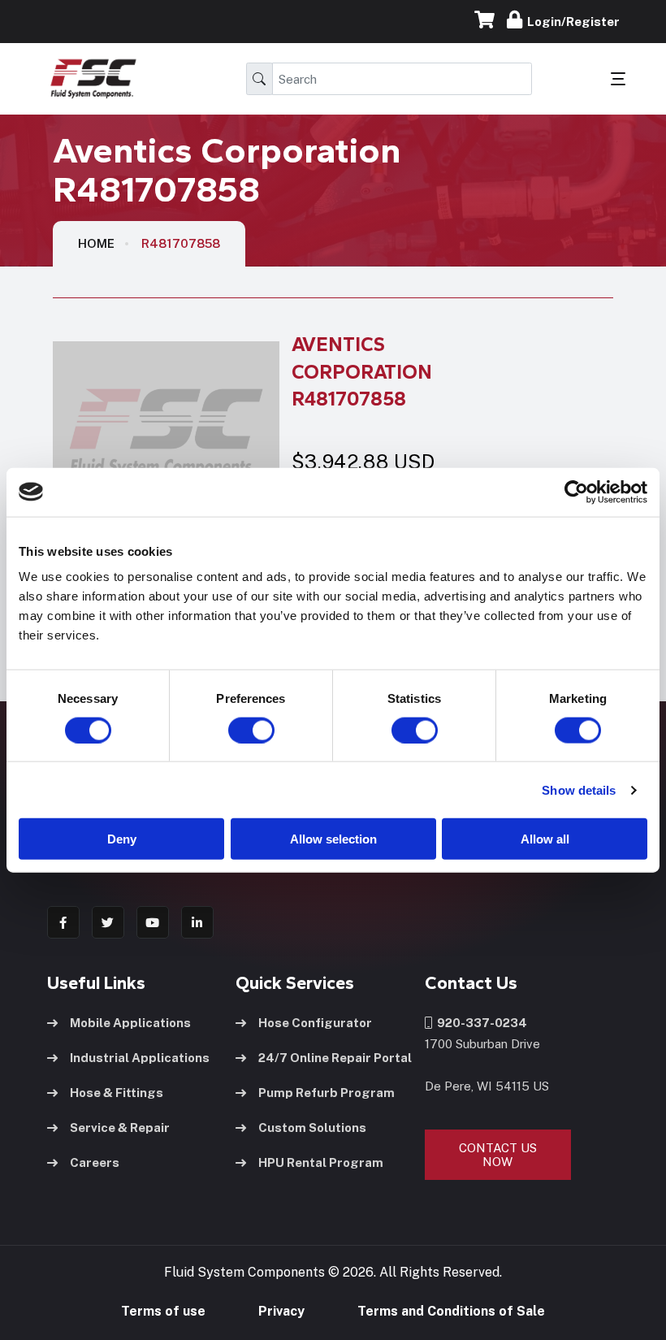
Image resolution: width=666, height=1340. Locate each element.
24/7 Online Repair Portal (335, 1058)
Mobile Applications (130, 1023)
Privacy (281, 1311)
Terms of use (163, 1311)
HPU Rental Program (320, 1162)
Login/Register (571, 21)
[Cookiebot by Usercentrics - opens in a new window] (576, 491)
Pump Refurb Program (326, 1092)
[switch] (235, 730)
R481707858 (180, 243)
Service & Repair (120, 1127)
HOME (96, 243)
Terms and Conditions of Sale (451, 1311)
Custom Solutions (312, 1127)
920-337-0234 (479, 1023)
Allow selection (333, 839)
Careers (94, 1162)
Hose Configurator (315, 1023)
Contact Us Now (498, 1155)
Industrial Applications (140, 1058)
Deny (121, 839)
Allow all (545, 839)
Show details (579, 789)
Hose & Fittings (116, 1092)
